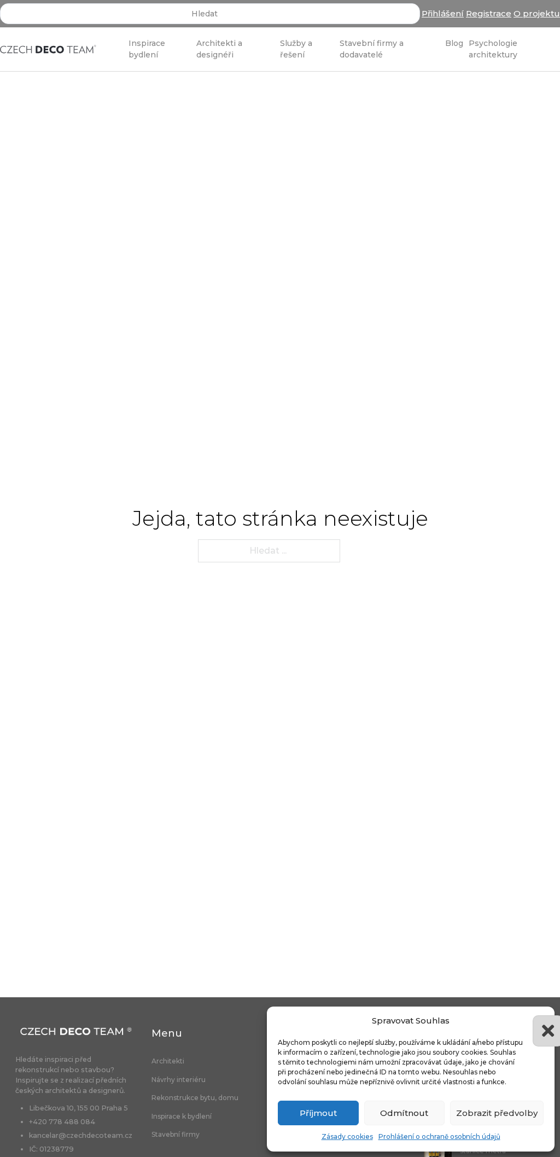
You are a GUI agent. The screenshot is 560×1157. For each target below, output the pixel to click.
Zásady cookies (347, 1136)
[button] (538, 1020)
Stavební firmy (175, 1134)
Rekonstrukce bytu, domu (194, 1098)
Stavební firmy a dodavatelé (372, 48)
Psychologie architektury (493, 48)
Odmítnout (404, 1113)
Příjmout (318, 1113)
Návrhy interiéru (178, 1080)
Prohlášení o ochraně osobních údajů (439, 1136)
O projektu (537, 13)
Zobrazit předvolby (497, 1113)
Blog (454, 43)
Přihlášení (443, 13)
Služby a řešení (296, 48)
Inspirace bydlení (147, 48)
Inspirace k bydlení (181, 1116)
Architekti (167, 1061)
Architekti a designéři (219, 48)
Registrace (488, 13)
